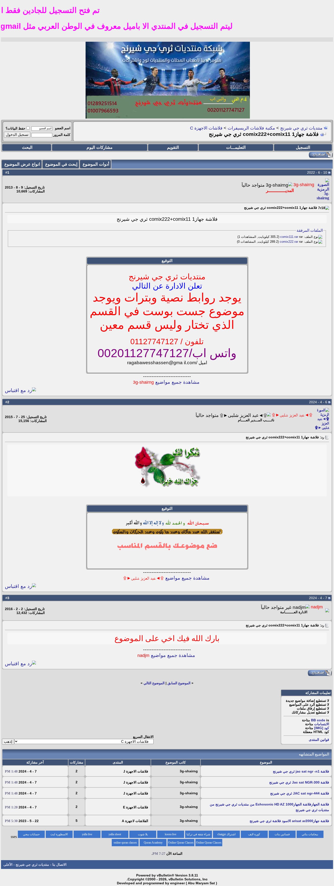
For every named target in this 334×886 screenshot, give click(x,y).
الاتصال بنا (59, 864)
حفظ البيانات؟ (15, 128)
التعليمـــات (236, 147)
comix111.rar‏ (289, 237)
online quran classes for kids (125, 843)
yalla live (87, 834)
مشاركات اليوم (99, 147)
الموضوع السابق (178, 683)
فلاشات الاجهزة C (206, 128)
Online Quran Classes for (209, 843)
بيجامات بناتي (310, 834)
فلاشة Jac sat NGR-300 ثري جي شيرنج (299, 782)
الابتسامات (321, 724)
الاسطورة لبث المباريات (59, 835)
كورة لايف (254, 834)
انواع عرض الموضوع (22, 164)
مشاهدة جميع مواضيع (166, 382)
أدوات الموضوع (96, 164)
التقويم (173, 147)
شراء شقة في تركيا (198, 834)
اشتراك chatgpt (226, 834)
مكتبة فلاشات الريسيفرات (251, 128)
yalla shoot (115, 834)
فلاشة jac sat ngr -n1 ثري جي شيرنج (301, 771)
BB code (318, 720)
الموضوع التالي (154, 683)
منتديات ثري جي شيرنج (301, 128)
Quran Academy (153, 842)
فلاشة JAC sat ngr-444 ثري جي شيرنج (299, 793)
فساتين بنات (282, 834)
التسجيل (303, 147)
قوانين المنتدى (319, 740)
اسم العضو (62, 128)
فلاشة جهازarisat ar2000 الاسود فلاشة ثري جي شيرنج (289, 821)
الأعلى (7, 864)
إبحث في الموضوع (61, 164)
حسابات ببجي (31, 834)
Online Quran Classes (181, 842)
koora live (170, 834)
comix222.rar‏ (289, 241)
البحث (27, 147)
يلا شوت (143, 834)
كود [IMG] (321, 728)
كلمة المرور (61, 135)
